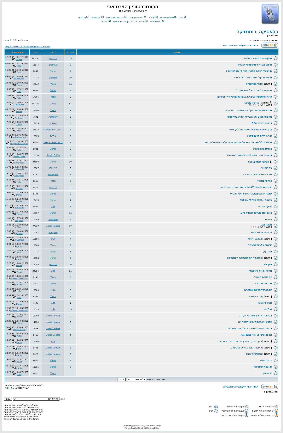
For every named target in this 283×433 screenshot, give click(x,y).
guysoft (19, 233)
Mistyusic (19, 220)
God (53, 271)
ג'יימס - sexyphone (53, 129)
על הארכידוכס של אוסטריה (258, 290)
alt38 (53, 238)
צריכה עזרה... (265, 360)
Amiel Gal (19, 240)
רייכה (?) (267, 251)
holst (19, 66)
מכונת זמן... (266, 224)
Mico (19, 227)
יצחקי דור (53, 232)
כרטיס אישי (155, 21)
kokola (53, 360)
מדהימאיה (19, 207)
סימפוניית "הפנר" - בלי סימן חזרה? (254, 90)
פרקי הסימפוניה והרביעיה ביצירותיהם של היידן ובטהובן (244, 96)
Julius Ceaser (53, 226)
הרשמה (82, 17)
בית (181, 17)
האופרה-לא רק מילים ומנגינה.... (246, 347)
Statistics (95, 17)
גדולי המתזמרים (254, 84)
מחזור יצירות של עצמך (260, 271)
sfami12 (53, 64)
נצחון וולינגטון (265, 303)
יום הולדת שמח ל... (262, 277)
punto (19, 246)
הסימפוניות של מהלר (261, 232)
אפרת (53, 136)
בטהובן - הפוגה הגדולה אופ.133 (256, 200)
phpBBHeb (138, 428)
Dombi (53, 71)
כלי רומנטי (266, 168)
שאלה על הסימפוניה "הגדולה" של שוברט (251, 193)
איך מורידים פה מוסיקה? (259, 136)
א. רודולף (267, 373)
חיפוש (152, 17)
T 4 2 (19, 72)
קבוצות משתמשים (115, 17)
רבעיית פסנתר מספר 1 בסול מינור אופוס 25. (249, 328)
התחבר (104, 21)
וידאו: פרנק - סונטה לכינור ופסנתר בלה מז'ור (249, 155)
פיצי (19, 349)
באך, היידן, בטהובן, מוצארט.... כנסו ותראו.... (239, 341)
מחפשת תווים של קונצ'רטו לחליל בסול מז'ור (249, 117)
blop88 (19, 59)
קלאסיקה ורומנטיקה (257, 31)
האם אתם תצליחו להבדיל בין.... (256, 213)
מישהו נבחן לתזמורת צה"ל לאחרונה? (253, 77)
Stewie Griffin (53, 155)
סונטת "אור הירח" (262, 283)
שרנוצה (53, 123)
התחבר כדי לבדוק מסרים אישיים (129, 21)
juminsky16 (19, 169)
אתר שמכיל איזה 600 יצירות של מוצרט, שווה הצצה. (246, 187)
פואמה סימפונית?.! (262, 123)
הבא (7, 40)
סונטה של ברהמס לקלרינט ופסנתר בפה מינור (248, 110)
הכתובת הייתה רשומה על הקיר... (255, 315)
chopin (268, 264)
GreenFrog (19, 105)
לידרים (268, 219)
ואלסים (268, 309)
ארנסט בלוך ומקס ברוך (260, 245)
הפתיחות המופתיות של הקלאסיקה (244, 258)
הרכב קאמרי (255, 296)
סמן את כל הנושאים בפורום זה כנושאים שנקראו (27, 46)
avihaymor (19, 163)
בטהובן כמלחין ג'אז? (258, 162)
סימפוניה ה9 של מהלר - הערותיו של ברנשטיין (249, 71)
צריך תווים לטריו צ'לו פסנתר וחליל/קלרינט (250, 129)
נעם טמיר (53, 219)
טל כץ (19, 317)
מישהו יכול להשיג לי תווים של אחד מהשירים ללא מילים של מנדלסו (238, 142)
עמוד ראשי (252, 45)
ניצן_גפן (53, 58)
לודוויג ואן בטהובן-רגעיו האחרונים (255, 322)
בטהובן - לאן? (255, 238)
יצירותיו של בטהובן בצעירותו (257, 174)
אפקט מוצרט (265, 206)
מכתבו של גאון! (254, 354)
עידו (53, 341)
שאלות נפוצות (167, 17)
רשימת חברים (136, 17)
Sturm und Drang (262, 149)
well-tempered (19, 137)
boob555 (53, 77)
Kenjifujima (19, 79)
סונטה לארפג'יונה (263, 367)
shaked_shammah (19, 278)
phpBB (135, 426)
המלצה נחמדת (264, 181)
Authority (53, 117)
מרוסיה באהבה (251, 102)
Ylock (53, 84)
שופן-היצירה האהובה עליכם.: (257, 58)
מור (53, 206)
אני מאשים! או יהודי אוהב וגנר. (256, 335)
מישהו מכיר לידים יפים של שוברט (255, 64)
